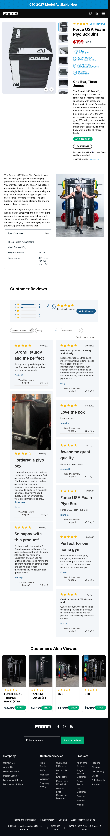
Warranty (45, 779)
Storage (96, 767)
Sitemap (63, 819)
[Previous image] (46, 89)
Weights (81, 804)
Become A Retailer (12, 780)
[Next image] (51, 89)
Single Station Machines (81, 773)
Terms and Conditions (25, 819)
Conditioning (98, 771)
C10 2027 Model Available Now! (54, 4)
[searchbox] (19, 330)
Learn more (94, 159)
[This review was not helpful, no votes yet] (45, 382)
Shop (20, 707)
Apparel (96, 784)
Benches (81, 796)
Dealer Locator (11, 775)
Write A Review (86, 311)
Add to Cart (82, 139)
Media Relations (11, 771)
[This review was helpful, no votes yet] (40, 382)
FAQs (42, 770)
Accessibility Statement (83, 819)
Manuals (44, 774)
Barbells (81, 800)
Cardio (95, 775)
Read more (20, 502)
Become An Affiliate (13, 784)
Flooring (96, 763)
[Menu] (103, 13)
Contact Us (9, 763)
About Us (8, 767)
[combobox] (46, 330)
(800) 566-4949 (56, 827)
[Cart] (96, 13)
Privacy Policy (47, 819)
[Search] (90, 13)
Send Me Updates (72, 740)
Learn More (82, 146)
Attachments (98, 780)
